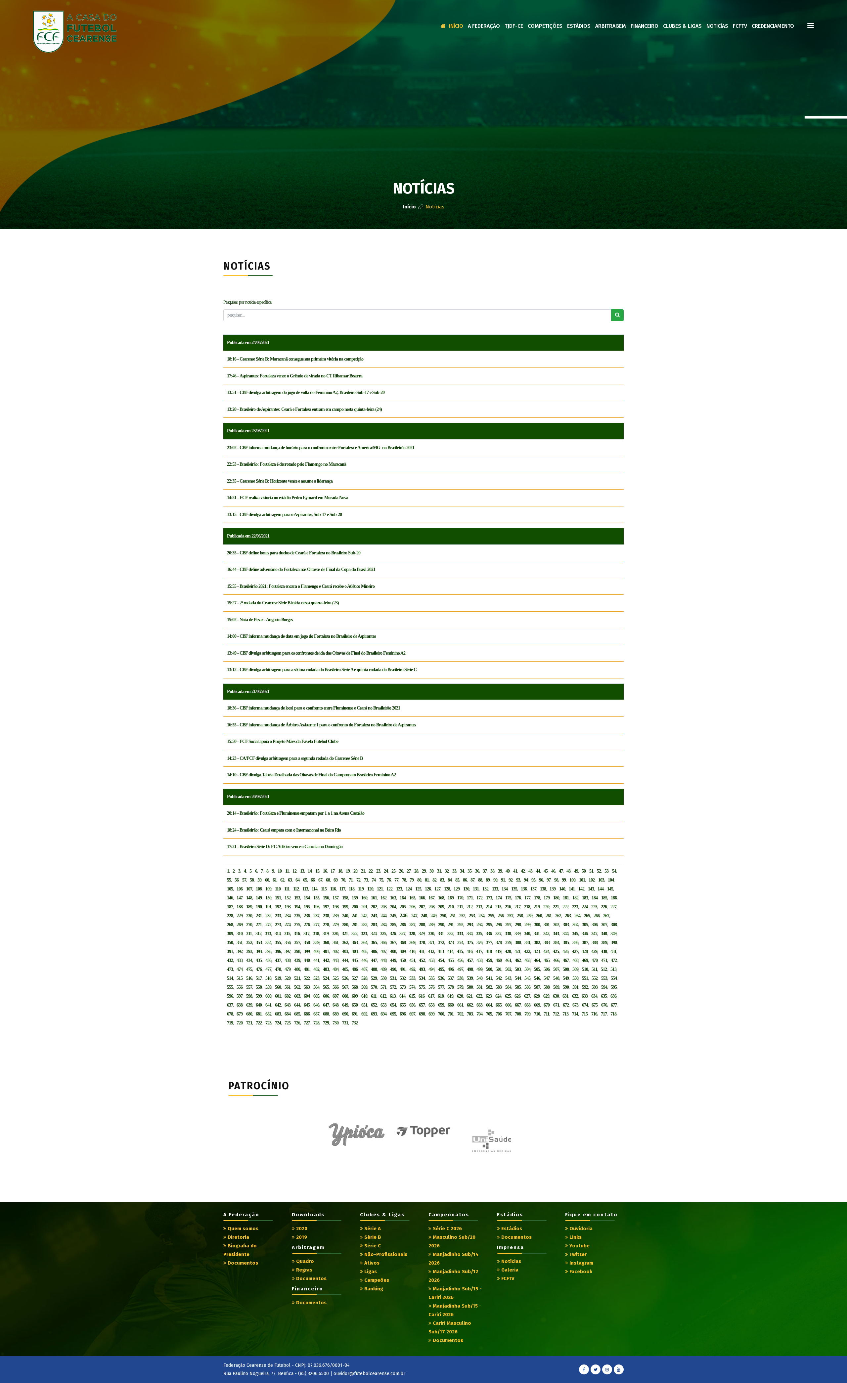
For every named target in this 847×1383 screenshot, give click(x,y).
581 (479, 987)
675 (595, 1005)
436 (268, 960)
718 (613, 1014)
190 (259, 906)
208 (431, 906)
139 (553, 888)
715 (585, 1014)
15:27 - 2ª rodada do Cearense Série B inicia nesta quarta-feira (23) (283, 602)
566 (335, 987)
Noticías (717, 26)
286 (403, 924)
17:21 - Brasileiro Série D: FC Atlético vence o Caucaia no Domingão (284, 846)
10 (280, 871)
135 (514, 888)
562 (297, 987)
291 (451, 924)
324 (374, 933)
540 (479, 978)
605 (316, 996)
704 (479, 1014)
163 (393, 897)
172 (479, 897)
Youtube (579, 1246)
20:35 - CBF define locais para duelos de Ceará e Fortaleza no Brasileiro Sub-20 (293, 552)
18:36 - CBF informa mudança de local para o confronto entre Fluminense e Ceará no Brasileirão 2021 (313, 708)
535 (431, 978)
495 (441, 969)
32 (447, 871)
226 (604, 906)
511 (594, 969)
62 (282, 880)
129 (457, 888)
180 (556, 897)
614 (402, 996)
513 (613, 969)
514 (230, 978)
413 (441, 951)
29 (424, 871)
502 (508, 969)
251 (453, 915)
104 (611, 880)
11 (287, 871)
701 (451, 1014)
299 (527, 924)
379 (508, 942)
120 (370, 888)
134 (505, 888)
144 (600, 888)
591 (575, 987)
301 (547, 924)
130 (466, 888)
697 (412, 1014)
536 (441, 978)
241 (355, 915)
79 (412, 880)
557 (249, 987)
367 (393, 942)
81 (427, 880)
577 (441, 987)
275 (297, 924)
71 (351, 880)
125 (418, 888)
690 (345, 1014)
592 (585, 987)
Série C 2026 (446, 1229)
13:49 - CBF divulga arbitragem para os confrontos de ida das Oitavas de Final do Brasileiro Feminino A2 (316, 653)
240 (345, 915)
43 (530, 871)
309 (230, 933)
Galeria (509, 1270)
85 (457, 880)
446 (364, 960)
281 (355, 924)
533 (412, 978)
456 (460, 960)
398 (297, 951)
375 (470, 942)
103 (601, 880)
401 (326, 951)
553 (604, 978)
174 (499, 897)
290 (441, 924)
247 (414, 915)
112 (296, 888)
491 (403, 969)
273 (278, 924)
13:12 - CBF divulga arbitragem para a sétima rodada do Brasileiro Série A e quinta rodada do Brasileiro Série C (322, 669)
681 (259, 1014)
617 (431, 996)
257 (510, 915)
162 (383, 897)
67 (320, 880)
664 (489, 1005)
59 (259, 880)
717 (604, 1014)
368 (403, 942)
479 (287, 969)
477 (268, 969)
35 (469, 871)
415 (460, 951)
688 (326, 1014)
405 (364, 951)
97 (549, 880)
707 (508, 1014)
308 (614, 924)
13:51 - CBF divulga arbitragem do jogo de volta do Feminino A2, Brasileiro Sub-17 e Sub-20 (305, 392)
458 (479, 960)
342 (546, 933)
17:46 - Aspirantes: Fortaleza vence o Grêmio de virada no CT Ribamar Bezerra (294, 375)
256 (501, 915)
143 (591, 888)
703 (470, 1014)
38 (492, 871)
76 (389, 880)
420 (508, 951)
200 (355, 906)
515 (240, 978)
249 (433, 915)
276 (307, 924)
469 (585, 960)
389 (604, 942)
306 (595, 924)
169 (451, 897)
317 (306, 933)
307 (604, 924)
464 (537, 960)
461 (508, 960)
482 (316, 969)
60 (267, 880)
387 (585, 942)
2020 (301, 1229)
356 (287, 942)
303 (566, 924)
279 (335, 924)
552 (595, 978)
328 (412, 933)
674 (585, 1005)
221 (556, 906)
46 (553, 871)
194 (297, 906)
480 (297, 969)
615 (412, 996)
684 (287, 1014)
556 (240, 987)
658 (431, 1005)
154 (307, 897)
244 (383, 915)
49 (576, 871)
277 (316, 924)
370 (422, 942)
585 (518, 987)
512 (604, 969)
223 (575, 906)
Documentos (242, 1263)
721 (249, 1022)
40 (508, 871)
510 (585, 969)
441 (316, 960)
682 (268, 1014)
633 (585, 996)
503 (518, 969)
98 (556, 880)
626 (517, 996)
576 (431, 987)
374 (460, 942)
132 (485, 888)
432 (230, 960)
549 (566, 978)
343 (556, 933)
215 (498, 906)
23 (378, 871)
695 (393, 1014)
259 (529, 915)
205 (403, 906)
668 (527, 1005)
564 (316, 987)
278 (326, 924)
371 (431, 942)
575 (422, 987)
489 (383, 969)
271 (259, 924)
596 (230, 996)
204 (393, 906)
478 (278, 969)
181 (566, 897)
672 (566, 1005)
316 (297, 933)
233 (278, 915)
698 (422, 1014)
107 (249, 888)
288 (422, 924)
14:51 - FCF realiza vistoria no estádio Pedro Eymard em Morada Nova (287, 497)
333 (460, 933)
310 (240, 933)
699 (431, 1014)
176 (518, 897)
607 (335, 996)
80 (419, 880)
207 (422, 906)
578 (451, 987)
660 (451, 1005)
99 (564, 880)
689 (335, 1014)
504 (527, 969)
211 (460, 906)
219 (537, 906)
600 (268, 996)
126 (428, 888)
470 (595, 960)
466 (556, 960)
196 (316, 906)
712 (556, 1014)
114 (314, 888)
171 (470, 897)
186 (614, 897)
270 (249, 924)
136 (524, 888)
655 (403, 1005)
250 (443, 915)
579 (460, 987)
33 (454, 871)
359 (316, 942)
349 (613, 933)
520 (287, 978)
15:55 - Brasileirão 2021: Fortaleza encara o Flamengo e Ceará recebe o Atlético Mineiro (301, 586)
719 (230, 1022)
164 (403, 897)
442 (326, 960)
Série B (372, 1237)
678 (230, 1014)
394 (259, 951)
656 (412, 1005)
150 (268, 897)
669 (537, 1005)
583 (499, 987)
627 (527, 996)
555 (230, 987)
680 (249, 1014)
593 (595, 987)
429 (594, 951)
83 (442, 880)
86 (465, 880)
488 (374, 969)
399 (307, 951)
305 (585, 924)
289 (431, 924)
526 (345, 978)
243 (374, 915)
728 (316, 1022)
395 (268, 951)
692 (364, 1014)
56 (237, 880)
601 (278, 996)
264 (577, 915)
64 (297, 880)
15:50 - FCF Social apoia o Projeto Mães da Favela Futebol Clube (282, 741)
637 (230, 1005)
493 (422, 969)
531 (393, 978)
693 (374, 1014)
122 (389, 888)
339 (517, 933)
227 (613, 906)
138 (543, 888)
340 (527, 933)
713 (565, 1014)
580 (470, 987)
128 (447, 888)
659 (441, 1005)
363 (355, 942)
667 (518, 1005)
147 (240, 897)
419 (498, 951)
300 (537, 924)
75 (381, 880)
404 (355, 951)
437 (278, 960)
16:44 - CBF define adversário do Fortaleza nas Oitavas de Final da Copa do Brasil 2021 (301, 569)
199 (345, 906)
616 (421, 996)
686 (307, 1014)
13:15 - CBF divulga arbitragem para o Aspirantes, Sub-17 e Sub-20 (284, 514)
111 (287, 888)
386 (575, 942)
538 (460, 978)
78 (404, 880)
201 (364, 906)
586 (527, 987)
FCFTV (740, 26)
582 (489, 987)
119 (361, 888)
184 (595, 897)
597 (240, 996)
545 (527, 978)
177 (527, 897)
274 (287, 924)
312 (258, 933)
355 (278, 942)
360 (326, 942)
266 (597, 915)
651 (364, 1005)
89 (488, 880)
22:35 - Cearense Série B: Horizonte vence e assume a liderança (280, 481)
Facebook (580, 1272)
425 (556, 951)
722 (259, 1022)
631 (565, 996)
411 (421, 951)
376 (479, 942)
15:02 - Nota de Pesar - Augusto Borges (259, 619)
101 (582, 880)
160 (364, 897)
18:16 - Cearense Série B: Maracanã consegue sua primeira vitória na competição (295, 359)
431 (613, 951)
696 (403, 1014)
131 (476, 888)
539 (470, 978)
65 (305, 880)
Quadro (304, 1261)
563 (307, 987)
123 (399, 888)
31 (439, 871)
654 (393, 1005)
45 (546, 871)
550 (575, 978)
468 (575, 960)
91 (503, 880)
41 (515, 871)
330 (431, 933)
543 (508, 978)
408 (393, 951)
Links (575, 1237)
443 (335, 960)
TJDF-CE (514, 26)
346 (585, 933)
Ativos (371, 1263)
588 (547, 987)
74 (374, 880)
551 (585, 978)
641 (268, 1005)
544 (518, 978)
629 (546, 996)
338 (508, 933)
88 (480, 880)
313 (268, 933)
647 (326, 1005)
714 (575, 1014)
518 (268, 978)
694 (383, 1014)
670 (547, 1005)
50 (584, 871)
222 (565, 906)
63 (290, 880)
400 (316, 951)
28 (416, 871)
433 (240, 960)
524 (326, 978)
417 (479, 951)
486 (355, 969)
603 (297, 996)
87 (472, 880)
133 (495, 888)
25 (393, 871)
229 (240, 915)
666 (508, 1005)
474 (240, 969)
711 (546, 1014)
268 (230, 924)
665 (499, 1005)
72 (358, 880)
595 (614, 987)
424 (546, 951)
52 (599, 871)
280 (345, 924)
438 (287, 960)
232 (268, 915)
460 (499, 960)
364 (364, 942)
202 (374, 906)
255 (491, 915)
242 (364, 915)
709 (527, 1014)
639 (249, 1005)
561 (287, 987)
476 (259, 969)
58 (252, 880)
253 (472, 915)
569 (364, 987)
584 (508, 987)
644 (297, 1005)
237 (316, 915)
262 (558, 915)
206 (412, 906)
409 (403, 951)
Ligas (370, 1272)
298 (518, 924)
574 (412, 987)
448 (383, 960)
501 (499, 969)
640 (259, 1005)
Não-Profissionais (385, 1254)
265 (587, 915)
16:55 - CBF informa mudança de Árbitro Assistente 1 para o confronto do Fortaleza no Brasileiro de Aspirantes (321, 724)
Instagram (580, 1263)
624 (498, 996)
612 (383, 996)
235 (297, 915)
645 (307, 1005)
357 (297, 942)
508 (566, 969)
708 (518, 1014)
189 (249, 906)
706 (499, 1014)
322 (354, 933)
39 (500, 871)
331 (441, 933)
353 (259, 942)
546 (537, 978)
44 (538, 871)
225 (594, 906)
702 (460, 1014)
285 (393, 924)
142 (581, 888)
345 (575, 933)
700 (441, 1014)
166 (422, 897)
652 (374, 1005)
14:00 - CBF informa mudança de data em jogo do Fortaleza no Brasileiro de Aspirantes (301, 636)
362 (345, 942)
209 (441, 906)
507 (556, 969)
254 (481, 915)
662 (470, 1005)
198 (335, 906)
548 (556, 978)
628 (537, 996)
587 (537, 987)
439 (297, 960)
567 (345, 987)
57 (244, 880)
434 (249, 960)
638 (240, 1005)
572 (393, 987)
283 (374, 924)
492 (412, 969)
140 (562, 888)
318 (316, 933)
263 (568, 915)
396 (278, 951)
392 (240, 951)
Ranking (373, 1289)
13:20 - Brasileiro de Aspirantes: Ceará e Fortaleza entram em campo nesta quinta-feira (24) (304, 409)
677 (614, 1005)
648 (335, 1005)
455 (451, 960)
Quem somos (242, 1229)
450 (403, 960)
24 (386, 871)
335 (479, 933)
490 (393, 969)
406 (374, 951)
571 (383, 987)
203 (383, 906)
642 (278, 1005)
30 (431, 871)
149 (259, 897)
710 (537, 1014)
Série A (372, 1229)
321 (345, 933)
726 (297, 1022)
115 (324, 888)
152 (287, 897)
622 (479, 996)
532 (403, 978)
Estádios (579, 26)
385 (566, 942)
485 (345, 969)
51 (591, 871)
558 (259, 987)
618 (441, 996)
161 (374, 897)
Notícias (510, 1261)
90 (495, 880)
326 (393, 933)
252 (462, 915)
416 (469, 951)
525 (335, 978)
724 (278, 1022)
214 (489, 906)
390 (614, 942)
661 (460, 1005)
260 (539, 915)
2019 (301, 1237)
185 (604, 897)
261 (549, 915)
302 (556, 924)
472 (614, 960)
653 (383, 1005)
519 (278, 978)
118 (351, 888)
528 (364, 978)
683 (278, 1014)
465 (547, 960)
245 (393, 915)
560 (278, 987)
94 (526, 880)
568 (355, 987)
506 (547, 969)
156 (326, 897)
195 (307, 906)
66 (313, 880)
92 (511, 880)
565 (326, 987)
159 (355, 897)
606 (326, 996)
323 (364, 933)
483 (326, 969)
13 (302, 871)
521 (297, 978)
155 (316, 897)
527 (355, 978)
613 (393, 996)
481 (307, 969)
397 (287, 951)
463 (527, 960)
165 (412, 897)
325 (383, 933)
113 (305, 888)
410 (412, 951)
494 (431, 969)
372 (441, 942)
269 (240, 924)
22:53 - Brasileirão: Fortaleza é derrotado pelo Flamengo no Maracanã (286, 464)
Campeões (376, 1280)
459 (489, 960)
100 (572, 880)
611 (374, 996)
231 (259, 915)
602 (287, 996)
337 (498, 933)
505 (537, 969)
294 (479, 924)
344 (565, 933)
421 (517, 951)
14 (310, 871)
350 (230, 942)
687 (316, 1014)
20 (355, 871)
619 (450, 996)
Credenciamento (773, 26)
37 (485, 871)
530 (383, 978)
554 (614, 978)
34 (462, 871)
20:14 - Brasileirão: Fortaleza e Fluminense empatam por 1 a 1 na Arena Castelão (295, 813)
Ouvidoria (580, 1229)
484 (335, 969)
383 (547, 942)
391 (230, 951)
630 (556, 996)
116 (333, 888)
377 (489, 942)
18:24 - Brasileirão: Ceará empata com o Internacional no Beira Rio (284, 830)
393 (249, 951)
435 (259, 960)
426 (565, 951)
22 (371, 871)
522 (307, 978)
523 (316, 978)
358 (307, 942)
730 (335, 1022)
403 (345, 951)
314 (278, 933)
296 (499, 924)
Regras (303, 1270)
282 (364, 924)
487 (364, 969)
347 (594, 933)
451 (412, 960)
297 (508, 924)
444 (345, 960)
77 (396, 880)
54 (614, 871)
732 (355, 1022)
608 (345, 996)
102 (592, 880)
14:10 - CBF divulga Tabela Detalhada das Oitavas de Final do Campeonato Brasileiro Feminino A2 (311, 774)
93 (518, 880)
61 (275, 880)
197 (326, 906)
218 (527, 906)
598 (249, 996)
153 (297, 897)
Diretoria (237, 1237)
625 (508, 996)
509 (575, 969)
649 (345, 1005)
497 (460, 969)
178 (537, 897)
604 (307, 996)
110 (278, 888)
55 (229, 880)
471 (604, 960)
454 (441, 960)
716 (594, 1014)
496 (451, 969)
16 (325, 871)
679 (240, 1014)
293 (470, 924)
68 (328, 880)
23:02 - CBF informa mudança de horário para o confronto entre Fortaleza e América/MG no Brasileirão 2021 (320, 447)
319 (326, 933)
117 (342, 888)
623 (489, 996)
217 (517, 906)
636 (613, 996)
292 (460, 924)
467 (566, 960)
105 (230, 888)
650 (355, 1005)
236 (307, 915)
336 (489, 933)
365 (374, 942)
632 (575, 996)
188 (240, 906)
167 (431, 897)
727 (307, 1022)
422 (527, 951)
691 (355, 1014)
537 (451, 978)
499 (479, 969)
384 (556, 942)
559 (268, 987)
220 (546, 906)
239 (335, 915)
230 (249, 915)
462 (518, 960)
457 (470, 960)
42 (523, 871)
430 (604, 951)
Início (456, 26)
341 (537, 933)
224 (585, 906)
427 (575, 951)
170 (460, 897)
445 (355, 960)
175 (508, 897)
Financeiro (644, 26)
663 (479, 1005)
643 (287, 1005)
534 (422, 978)
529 (374, 978)
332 (450, 933)
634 (594, 996)
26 (401, 871)
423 (537, 951)
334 (469, 933)
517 (259, 978)
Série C (372, 1246)
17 (332, 871)
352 (249, 942)
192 (278, 906)
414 (450, 951)
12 (294, 871)
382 (537, 942)
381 (527, 942)
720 (240, 1022)
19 (348, 871)
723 (268, 1022)
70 (343, 880)
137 (533, 888)
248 (424, 915)
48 (568, 871)
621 (469, 996)
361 (335, 942)
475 (249, 969)
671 (556, 1005)
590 (566, 987)
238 (326, 915)
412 (431, 951)
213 (479, 906)
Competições (545, 26)
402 (335, 951)
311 (249, 933)
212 (469, 906)
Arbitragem (610, 26)
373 (451, 942)
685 (297, 1014)
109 (268, 888)
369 (412, 942)
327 (402, 933)
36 (477, 871)
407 (383, 951)
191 (268, 906)
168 (441, 897)
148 (249, 897)
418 (489, 951)
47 (561, 871)
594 (604, 987)
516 (249, 978)
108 (259, 888)
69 (335, 880)
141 (572, 888)
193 (287, 906)
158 (345, 897)
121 (380, 888)
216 (508, 906)
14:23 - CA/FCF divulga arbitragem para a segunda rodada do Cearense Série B (295, 758)
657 (422, 1005)
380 (518, 942)
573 (403, 987)
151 (278, 897)
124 (409, 888)
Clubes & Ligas (682, 26)
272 (268, 924)
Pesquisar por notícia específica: (247, 302)
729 (326, 1022)
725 (287, 1022)
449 (393, 960)
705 (489, 1014)
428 (585, 951)
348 (604, 933)
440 (307, 960)
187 (230, 906)
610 (364, 996)
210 (451, 906)
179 (547, 897)
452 (422, 960)
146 (230, 897)
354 (268, 942)
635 (604, 996)
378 (499, 942)
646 (316, 1005)
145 (610, 888)
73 (366, 880)
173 (489, 897)
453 (431, 960)
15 (317, 871)
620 (460, 996)
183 (585, 897)
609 (355, 996)
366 (383, 942)
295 (489, 924)
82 (434, 880)
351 (240, 942)
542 (499, 978)
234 (287, 915)
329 (421, 933)
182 (575, 897)
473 (230, 969)
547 (547, 978)
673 (575, 1005)
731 (345, 1022)
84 (450, 880)
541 (489, 978)
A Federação (484, 26)
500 (489, 969)
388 (595, 942)
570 (374, 987)
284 (383, 924)
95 (533, 880)
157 (335, 897)
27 (409, 871)
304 (575, 924)
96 (541, 880)
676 (604, 1005)
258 (520, 915)
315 (287, 933)
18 (340, 871)
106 (240, 888)
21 (363, 871)
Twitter (577, 1254)
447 (374, 960)
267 (606, 915)
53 (606, 871)
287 (412, 924)
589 (556, 987)
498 (470, 969)
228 (230, 915)
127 (437, 888)
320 (335, 933)
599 (259, 996)
